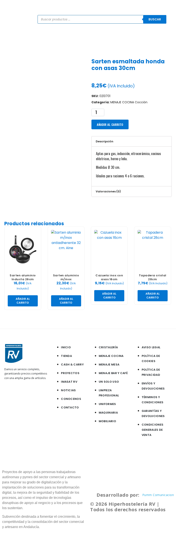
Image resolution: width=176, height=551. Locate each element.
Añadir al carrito (110, 124)
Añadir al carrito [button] (23, 300)
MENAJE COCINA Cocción (128, 102)
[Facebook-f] (9, 393)
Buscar (155, 19)
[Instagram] (21, 393)
